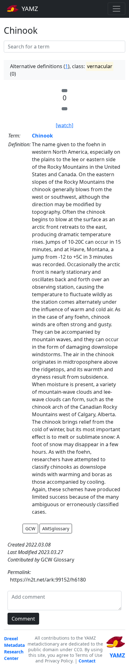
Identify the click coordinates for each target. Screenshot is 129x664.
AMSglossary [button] (55, 529)
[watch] (64, 125)
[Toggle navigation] (116, 8)
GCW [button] (30, 529)
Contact (87, 661)
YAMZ (29, 8)
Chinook (42, 135)
